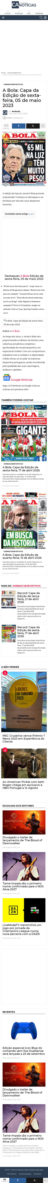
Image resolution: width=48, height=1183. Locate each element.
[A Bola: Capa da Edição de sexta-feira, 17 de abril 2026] (24, 433)
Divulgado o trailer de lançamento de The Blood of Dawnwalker (22, 840)
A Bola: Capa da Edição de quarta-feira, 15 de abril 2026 (22, 556)
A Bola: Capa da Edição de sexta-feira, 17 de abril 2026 (21, 469)
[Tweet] (34, 1180)
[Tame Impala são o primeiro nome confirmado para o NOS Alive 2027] (24, 866)
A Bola (24, 276)
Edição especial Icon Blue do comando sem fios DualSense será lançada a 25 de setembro (24, 1051)
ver (31, 214)
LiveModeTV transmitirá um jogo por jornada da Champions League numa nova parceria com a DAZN (22, 929)
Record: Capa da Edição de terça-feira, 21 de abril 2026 (28, 597)
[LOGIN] (45, 17)
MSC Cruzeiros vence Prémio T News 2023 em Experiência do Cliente (24, 738)
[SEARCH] (41, 17)
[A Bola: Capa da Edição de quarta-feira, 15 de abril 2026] (24, 520)
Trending (39, 13)
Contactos (37, 1174)
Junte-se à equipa (25, 1174)
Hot (29, 13)
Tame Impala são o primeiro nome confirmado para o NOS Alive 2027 (23, 886)
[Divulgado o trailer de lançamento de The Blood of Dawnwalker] (24, 822)
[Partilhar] (17, 1180)
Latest (8, 13)
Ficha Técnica (11, 1174)
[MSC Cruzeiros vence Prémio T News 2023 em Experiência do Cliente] (24, 702)
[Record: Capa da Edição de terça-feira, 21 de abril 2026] (8, 599)
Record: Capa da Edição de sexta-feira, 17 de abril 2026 (28, 632)
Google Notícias (21, 379)
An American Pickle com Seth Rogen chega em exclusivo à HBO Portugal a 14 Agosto (23, 785)
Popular (19, 13)
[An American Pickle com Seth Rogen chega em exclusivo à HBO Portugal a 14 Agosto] (24, 763)
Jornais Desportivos (13, 464)
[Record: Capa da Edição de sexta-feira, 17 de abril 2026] (8, 633)
